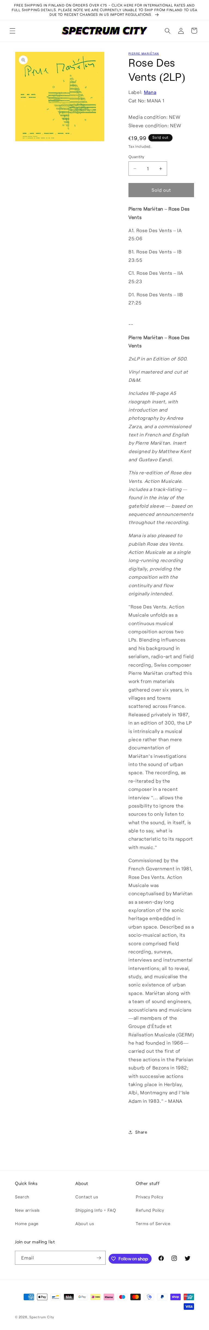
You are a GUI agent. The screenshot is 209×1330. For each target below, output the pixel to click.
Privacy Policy (149, 1196)
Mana (150, 92)
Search (22, 1196)
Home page (27, 1223)
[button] (12, 30)
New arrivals (27, 1210)
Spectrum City (41, 1317)
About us (84, 1223)
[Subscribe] (98, 1258)
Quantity (136, 156)
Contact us (86, 1196)
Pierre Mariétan (143, 53)
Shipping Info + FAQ (95, 1210)
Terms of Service (153, 1223)
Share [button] (141, 1132)
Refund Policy (150, 1210)
